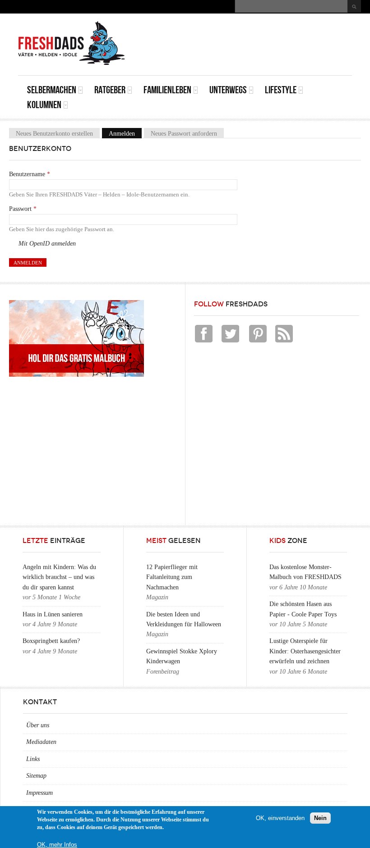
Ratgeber (109, 90)
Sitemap (36, 775)
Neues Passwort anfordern (184, 133)
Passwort (23, 208)
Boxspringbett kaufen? (51, 641)
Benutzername (29, 174)
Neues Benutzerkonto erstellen (54, 133)
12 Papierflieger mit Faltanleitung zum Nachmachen (172, 577)
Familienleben (167, 90)
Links (33, 759)
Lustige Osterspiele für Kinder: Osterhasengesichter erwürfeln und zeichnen (305, 651)
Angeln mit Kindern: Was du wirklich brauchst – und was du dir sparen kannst (59, 577)
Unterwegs (228, 90)
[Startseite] (71, 43)
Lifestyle (280, 90)
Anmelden (125, 133)
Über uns (37, 725)
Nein (320, 818)
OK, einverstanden (280, 818)
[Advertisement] (246, 33)
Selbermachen (51, 90)
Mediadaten (41, 742)
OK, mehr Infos (57, 844)
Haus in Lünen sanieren (53, 614)
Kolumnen (44, 105)
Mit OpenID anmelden (47, 243)
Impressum (39, 792)
